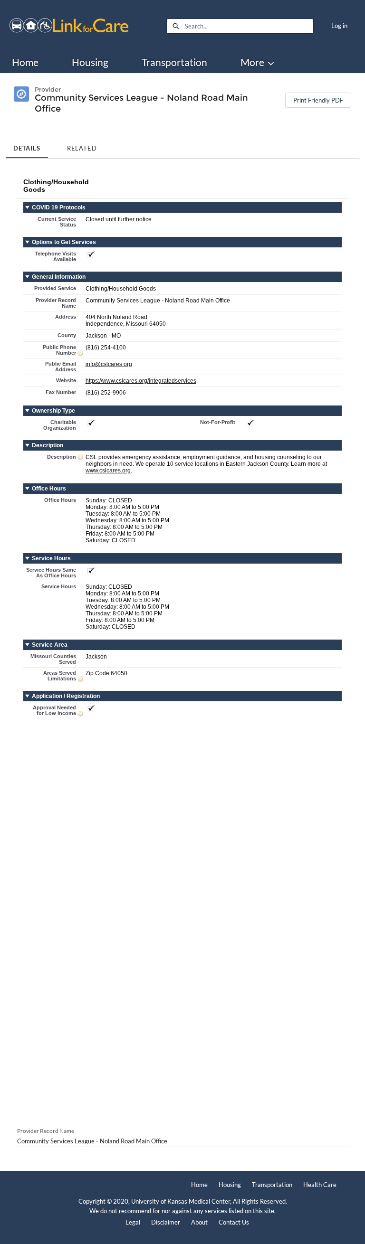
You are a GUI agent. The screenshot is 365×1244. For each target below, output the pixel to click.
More (252, 62)
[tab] (27, 145)
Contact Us (234, 1222)
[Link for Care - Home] (69, 26)
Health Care (319, 1184)
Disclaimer (165, 1222)
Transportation (174, 62)
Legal (132, 1222)
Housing (90, 62)
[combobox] (249, 26)
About (199, 1222)
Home (25, 62)
